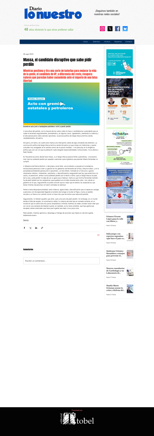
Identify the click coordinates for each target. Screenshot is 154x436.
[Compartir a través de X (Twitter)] (30, 228)
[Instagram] (102, 28)
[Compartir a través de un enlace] (42, 228)
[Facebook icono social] (117, 28)
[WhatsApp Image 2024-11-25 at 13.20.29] (125, 28)
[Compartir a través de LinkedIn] (36, 228)
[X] (109, 28)
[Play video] (61, 104)
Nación (26, 220)
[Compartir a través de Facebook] (24, 228)
